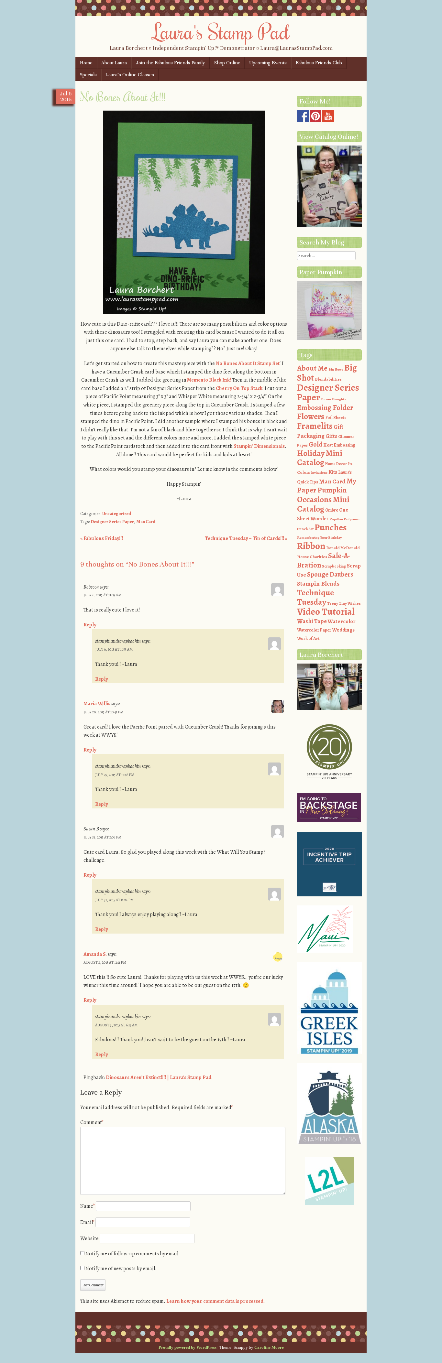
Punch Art (305, 529)
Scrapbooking (334, 566)
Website (89, 1238)
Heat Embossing (339, 445)
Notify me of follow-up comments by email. (132, 1253)
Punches (331, 527)
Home (86, 63)
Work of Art (308, 638)
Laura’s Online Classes (129, 75)
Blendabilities (328, 379)
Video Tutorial (326, 611)
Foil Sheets (335, 418)
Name (87, 1206)
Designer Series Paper (112, 522)
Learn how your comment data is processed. (215, 1301)
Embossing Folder (325, 408)
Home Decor (336, 463)
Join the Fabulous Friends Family (170, 63)
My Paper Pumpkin (326, 485)
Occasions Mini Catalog (323, 504)
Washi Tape (312, 621)
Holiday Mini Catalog (319, 458)
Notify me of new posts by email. (121, 1268)
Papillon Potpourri (344, 519)
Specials (88, 75)
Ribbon (311, 546)
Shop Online (227, 63)
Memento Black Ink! (209, 380)
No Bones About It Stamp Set (248, 363)
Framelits (315, 426)
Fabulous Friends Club (319, 63)
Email (87, 1222)
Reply (89, 624)
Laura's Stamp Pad (221, 31)
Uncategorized (116, 514)
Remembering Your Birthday (319, 537)
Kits (332, 472)
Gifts (331, 436)
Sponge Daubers (330, 574)
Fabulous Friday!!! (101, 538)
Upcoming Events (268, 63)
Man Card (145, 522)
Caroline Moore (269, 1347)
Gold (315, 444)
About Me (312, 368)
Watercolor (342, 621)
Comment (92, 1122)
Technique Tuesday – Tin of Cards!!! (246, 538)
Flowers (310, 416)
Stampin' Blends (318, 583)
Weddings (343, 629)
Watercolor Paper (314, 630)
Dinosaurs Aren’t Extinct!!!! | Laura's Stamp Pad (158, 1077)
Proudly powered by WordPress (187, 1347)
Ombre (331, 510)
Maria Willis (96, 703)
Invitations (319, 472)
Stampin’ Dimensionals (259, 446)
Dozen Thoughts (333, 399)
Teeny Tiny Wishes (344, 603)
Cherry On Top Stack (239, 388)
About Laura (114, 63)
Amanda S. (95, 954)
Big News (335, 369)
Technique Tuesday (315, 597)
